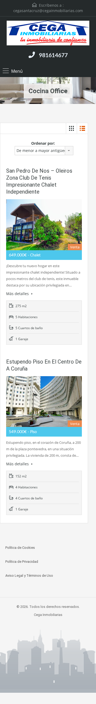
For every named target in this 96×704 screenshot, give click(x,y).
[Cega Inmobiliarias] (48, 34)
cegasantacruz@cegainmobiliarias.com (48, 10)
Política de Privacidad (21, 562)
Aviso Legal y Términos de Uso (29, 576)
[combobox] (44, 150)
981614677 (53, 55)
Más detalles (18, 293)
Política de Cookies (20, 548)
